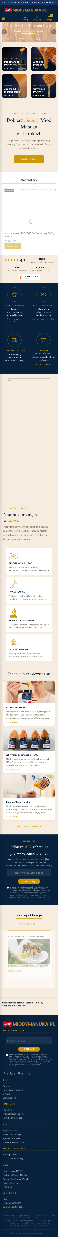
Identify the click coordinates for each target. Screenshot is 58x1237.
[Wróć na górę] (52, 1233)
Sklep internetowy (26, 1233)
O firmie (6, 1094)
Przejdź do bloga (27, 924)
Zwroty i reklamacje (12, 1134)
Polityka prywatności (13, 1117)
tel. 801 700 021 (34, 1218)
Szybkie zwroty (10, 1130)
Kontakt (7, 1086)
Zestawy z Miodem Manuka (15, 1175)
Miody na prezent (11, 1183)
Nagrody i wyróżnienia (13, 1090)
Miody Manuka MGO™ (13, 1171)
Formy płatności (10, 1154)
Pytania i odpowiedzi (12, 1138)
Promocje (7, 1187)
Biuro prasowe (9, 1097)
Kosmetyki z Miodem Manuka (16, 1179)
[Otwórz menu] (3, 18)
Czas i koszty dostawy (13, 1158)
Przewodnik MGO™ (12, 1203)
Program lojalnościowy (13, 1114)
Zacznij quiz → (29, 159)
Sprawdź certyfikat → (13, 1207)
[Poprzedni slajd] (4, 32)
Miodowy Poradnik (13, 932)
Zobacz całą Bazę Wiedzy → (29, 826)
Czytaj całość (15, 970)
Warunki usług (34, 1223)
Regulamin (8, 1110)
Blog (5, 1199)
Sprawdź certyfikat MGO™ (15, 1142)
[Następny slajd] (54, 32)
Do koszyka (12, 246)
